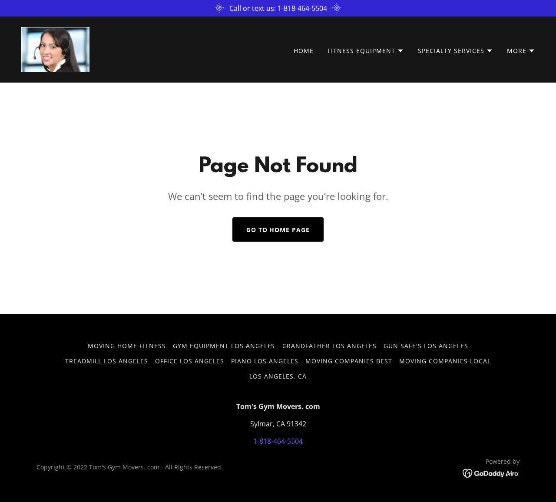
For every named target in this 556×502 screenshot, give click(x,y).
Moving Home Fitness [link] (127, 346)
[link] (55, 48)
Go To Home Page (278, 230)
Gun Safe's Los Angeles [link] (426, 346)
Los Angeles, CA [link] (278, 376)
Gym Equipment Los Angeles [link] (224, 346)
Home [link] (304, 51)
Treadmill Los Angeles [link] (106, 361)
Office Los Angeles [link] (189, 361)
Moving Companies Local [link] (445, 361)
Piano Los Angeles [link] (264, 361)
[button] (366, 51)
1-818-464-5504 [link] (278, 441)
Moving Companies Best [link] (348, 361)
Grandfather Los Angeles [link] (329, 346)
